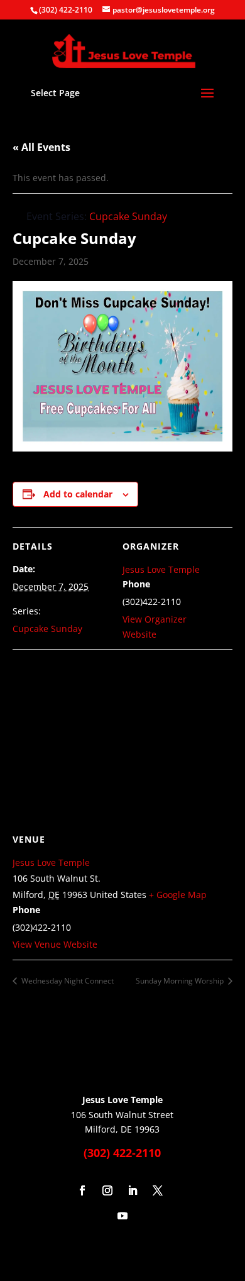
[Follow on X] (158, 1190)
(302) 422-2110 (65, 9)
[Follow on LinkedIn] (132, 1190)
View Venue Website (55, 944)
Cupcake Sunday (47, 629)
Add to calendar (77, 494)
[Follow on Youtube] (122, 1216)
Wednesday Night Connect (66, 980)
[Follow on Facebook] (82, 1190)
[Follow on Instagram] (107, 1190)
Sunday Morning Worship (181, 980)
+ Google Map (178, 895)
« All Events (41, 147)
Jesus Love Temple (161, 569)
